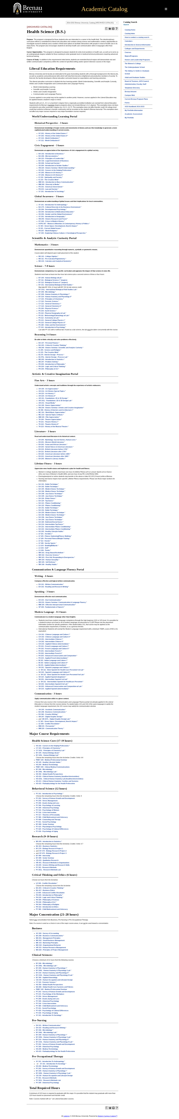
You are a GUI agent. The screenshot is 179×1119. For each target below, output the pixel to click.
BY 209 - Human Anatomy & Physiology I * (54, 294)
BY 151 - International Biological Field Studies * (56, 285)
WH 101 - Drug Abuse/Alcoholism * (51, 553)
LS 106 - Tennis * (45, 550)
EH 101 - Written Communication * (51, 584)
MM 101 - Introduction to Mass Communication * (56, 182)
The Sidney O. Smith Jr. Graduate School (137, 72)
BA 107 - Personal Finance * (49, 343)
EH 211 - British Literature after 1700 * (53, 452)
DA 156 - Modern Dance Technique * (52, 515)
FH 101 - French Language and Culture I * (54, 646)
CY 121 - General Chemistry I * (50, 304)
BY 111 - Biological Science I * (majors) (53, 280)
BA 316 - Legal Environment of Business (54, 161)
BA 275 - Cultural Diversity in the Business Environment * (60, 207)
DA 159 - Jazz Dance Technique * (51, 520)
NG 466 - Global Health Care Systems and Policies (54, 987)
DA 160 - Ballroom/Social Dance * (51, 522)
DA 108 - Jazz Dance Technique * (51, 494)
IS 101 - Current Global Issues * (50, 228)
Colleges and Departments (135, 49)
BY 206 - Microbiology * (47, 292)
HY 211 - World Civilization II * (49, 140)
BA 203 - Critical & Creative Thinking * (53, 345)
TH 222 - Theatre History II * (49, 424)
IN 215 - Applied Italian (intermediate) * (53, 665)
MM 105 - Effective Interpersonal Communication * (57, 605)
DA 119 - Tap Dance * (46, 501)
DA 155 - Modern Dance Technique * (52, 512)
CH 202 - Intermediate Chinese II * (51, 641)
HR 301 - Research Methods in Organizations (52, 863)
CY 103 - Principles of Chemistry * (51, 299)
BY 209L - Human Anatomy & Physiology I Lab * (53, 970)
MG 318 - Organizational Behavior (48, 945)
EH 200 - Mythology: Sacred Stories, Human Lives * (58, 440)
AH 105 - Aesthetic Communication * (52, 710)
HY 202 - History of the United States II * (53, 136)
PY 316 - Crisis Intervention (46, 812)
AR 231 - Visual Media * (47, 403)
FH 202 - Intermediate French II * (50, 653)
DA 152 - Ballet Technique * (49, 510)
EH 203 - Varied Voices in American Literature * (56, 447)
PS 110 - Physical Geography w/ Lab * (52, 313)
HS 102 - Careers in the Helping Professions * (55, 170)
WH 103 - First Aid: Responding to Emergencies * (57, 557)
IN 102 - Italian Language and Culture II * (53, 663)
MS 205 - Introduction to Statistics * (52, 359)
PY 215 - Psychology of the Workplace (50, 994)
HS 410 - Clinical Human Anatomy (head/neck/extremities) (57, 776)
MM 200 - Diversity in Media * (49, 184)
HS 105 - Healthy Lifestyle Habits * (51, 531)
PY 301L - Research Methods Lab (48, 870)
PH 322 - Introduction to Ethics (47, 907)
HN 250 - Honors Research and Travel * (53, 219)
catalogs (67, 1116)
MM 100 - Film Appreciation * (49, 417)
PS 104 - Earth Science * (48, 311)
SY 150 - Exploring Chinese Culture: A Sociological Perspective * (63, 233)
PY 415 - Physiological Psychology (49, 827)
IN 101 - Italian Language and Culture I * (53, 660)
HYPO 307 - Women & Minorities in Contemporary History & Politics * (64, 224)
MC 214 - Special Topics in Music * (51, 415)
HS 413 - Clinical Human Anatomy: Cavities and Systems (57, 781)
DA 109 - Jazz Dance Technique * (51, 496)
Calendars (128, 41)
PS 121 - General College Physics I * (52, 320)
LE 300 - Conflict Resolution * (49, 724)
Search (126, 25)
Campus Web (130, 95)
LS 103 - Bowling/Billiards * (48, 546)
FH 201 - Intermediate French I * (50, 651)
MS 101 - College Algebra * (48, 256)
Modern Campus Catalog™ (107, 1116)
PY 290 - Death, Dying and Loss (47, 803)
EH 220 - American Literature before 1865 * (55, 454)
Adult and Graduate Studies (135, 77)
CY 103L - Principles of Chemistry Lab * (50, 750)
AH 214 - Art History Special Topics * (52, 391)
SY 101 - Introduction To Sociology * (52, 191)
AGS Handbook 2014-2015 (134, 106)
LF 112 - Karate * (45, 541)
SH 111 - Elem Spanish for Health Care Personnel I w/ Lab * (62, 670)
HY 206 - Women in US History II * (51, 175)
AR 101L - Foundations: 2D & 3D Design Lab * (55, 401)
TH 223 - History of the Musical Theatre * (54, 426)
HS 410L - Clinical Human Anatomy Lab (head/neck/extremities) (59, 779)
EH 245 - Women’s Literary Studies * (52, 459)
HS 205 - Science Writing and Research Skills (53, 865)
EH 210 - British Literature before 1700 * (53, 449)
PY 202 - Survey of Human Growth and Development (55, 798)
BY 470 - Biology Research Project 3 (53, 853)
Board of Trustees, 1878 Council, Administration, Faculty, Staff (137, 82)
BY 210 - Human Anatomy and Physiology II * (55, 297)
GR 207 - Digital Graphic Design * (51, 717)
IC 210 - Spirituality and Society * (51, 177)
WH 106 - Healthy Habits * (48, 564)
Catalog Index (130, 33)
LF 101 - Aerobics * (46, 534)
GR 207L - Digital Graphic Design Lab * (56, 719)
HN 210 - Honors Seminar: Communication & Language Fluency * (63, 602)
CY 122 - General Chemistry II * (50, 306)
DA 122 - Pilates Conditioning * (50, 505)
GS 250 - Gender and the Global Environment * (56, 214)
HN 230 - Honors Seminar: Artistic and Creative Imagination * (61, 408)
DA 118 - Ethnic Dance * (47, 498)
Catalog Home (130, 30)
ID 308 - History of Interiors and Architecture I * (56, 410)
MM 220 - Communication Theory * (51, 728)
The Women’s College (133, 63)
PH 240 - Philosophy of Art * (49, 369)
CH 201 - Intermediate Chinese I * (51, 639)
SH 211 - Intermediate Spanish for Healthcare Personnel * (62, 682)
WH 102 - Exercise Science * (49, 555)
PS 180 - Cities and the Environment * (52, 325)
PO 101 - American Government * (51, 187)
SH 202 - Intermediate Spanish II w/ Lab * (53, 684)
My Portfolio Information (134, 110)
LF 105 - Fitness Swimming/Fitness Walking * (55, 536)
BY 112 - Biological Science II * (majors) (53, 282)
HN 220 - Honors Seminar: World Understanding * (57, 168)
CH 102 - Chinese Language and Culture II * (54, 637)
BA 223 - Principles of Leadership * (51, 158)
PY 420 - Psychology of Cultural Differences (52, 829)
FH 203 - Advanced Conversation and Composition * (58, 656)
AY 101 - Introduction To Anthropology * (53, 205)
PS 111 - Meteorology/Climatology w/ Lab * (54, 315)
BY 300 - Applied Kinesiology (46, 977)
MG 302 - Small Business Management (50, 940)
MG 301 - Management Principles (48, 938)
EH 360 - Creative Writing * (48, 714)
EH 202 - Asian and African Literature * (53, 444)
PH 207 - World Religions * (48, 231)
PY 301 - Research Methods (46, 867)
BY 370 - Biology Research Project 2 (53, 851)
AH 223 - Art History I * (47, 393)
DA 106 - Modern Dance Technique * (52, 491)
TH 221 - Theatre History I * (49, 422)
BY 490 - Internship (43, 856)
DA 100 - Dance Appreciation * (50, 405)
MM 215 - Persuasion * (47, 726)
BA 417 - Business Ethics (45, 890)
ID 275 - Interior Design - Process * (51, 355)
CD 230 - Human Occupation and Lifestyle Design (54, 980)
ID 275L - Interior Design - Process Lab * (53, 357)
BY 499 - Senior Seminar (45, 824)
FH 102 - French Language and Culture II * (54, 649)
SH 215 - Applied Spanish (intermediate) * (54, 689)
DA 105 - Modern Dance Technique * (52, 489)
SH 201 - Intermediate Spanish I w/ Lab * (53, 679)
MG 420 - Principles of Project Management (52, 950)
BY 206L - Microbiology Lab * (46, 772)
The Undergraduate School (135, 67)
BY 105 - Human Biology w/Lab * (50, 278)
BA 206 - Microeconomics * (49, 156)
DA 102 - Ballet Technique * (49, 487)
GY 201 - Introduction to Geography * (52, 216)
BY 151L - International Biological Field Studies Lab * (58, 289)
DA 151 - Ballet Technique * (49, 508)
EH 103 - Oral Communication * (50, 600)
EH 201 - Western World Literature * (52, 442)
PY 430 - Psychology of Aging (47, 831)
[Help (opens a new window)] (116, 28)
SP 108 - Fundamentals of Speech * (52, 607)
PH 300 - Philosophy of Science (47, 900)
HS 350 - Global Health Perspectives (49, 774)
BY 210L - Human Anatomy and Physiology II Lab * (54, 975)
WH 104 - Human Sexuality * (49, 560)
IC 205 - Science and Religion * (50, 350)
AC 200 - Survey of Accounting (47, 933)
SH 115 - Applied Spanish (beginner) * (52, 677)
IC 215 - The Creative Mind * (49, 180)
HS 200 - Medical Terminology (47, 765)
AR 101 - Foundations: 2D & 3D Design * (53, 398)
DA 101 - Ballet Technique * (49, 484)
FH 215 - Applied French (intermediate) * (53, 658)
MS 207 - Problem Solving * (49, 362)
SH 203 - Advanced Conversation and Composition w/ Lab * (60, 686)
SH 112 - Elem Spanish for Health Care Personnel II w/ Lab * (63, 675)
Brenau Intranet (130, 92)
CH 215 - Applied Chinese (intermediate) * (54, 644)
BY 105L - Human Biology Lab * (47, 755)
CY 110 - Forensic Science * (49, 301)
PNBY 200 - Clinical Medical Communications (53, 767)
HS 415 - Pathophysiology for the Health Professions (55, 783)
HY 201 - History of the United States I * (53, 133)
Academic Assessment (133, 114)
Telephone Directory (132, 88)
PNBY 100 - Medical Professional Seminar (51, 760)
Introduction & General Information (137, 45)
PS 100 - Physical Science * (49, 308)
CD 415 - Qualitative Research (47, 860)
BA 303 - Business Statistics (46, 846)
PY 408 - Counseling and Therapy (48, 820)
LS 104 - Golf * (44, 548)
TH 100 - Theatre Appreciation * (50, 419)
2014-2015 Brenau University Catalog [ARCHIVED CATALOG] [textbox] (90, 23)
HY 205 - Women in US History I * (51, 173)
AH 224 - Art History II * (47, 396)
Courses (128, 52)
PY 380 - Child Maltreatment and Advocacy (52, 817)
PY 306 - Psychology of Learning (48, 805)
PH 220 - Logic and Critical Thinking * (52, 366)
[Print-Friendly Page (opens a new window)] (113, 28)
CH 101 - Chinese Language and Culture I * (54, 634)
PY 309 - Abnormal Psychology (47, 808)
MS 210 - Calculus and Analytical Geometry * (55, 261)
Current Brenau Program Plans (136, 99)
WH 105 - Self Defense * (47, 562)
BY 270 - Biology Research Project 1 (49, 848)
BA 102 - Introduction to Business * (52, 154)
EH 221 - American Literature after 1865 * (54, 456)
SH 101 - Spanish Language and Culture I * (54, 667)
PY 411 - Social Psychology (46, 822)
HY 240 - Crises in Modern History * (52, 221)
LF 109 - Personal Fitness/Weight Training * (54, 538)
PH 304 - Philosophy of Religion (47, 904)
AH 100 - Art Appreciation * (49, 389)
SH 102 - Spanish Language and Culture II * (54, 672)
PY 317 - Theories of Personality (48, 815)
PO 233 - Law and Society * (48, 189)
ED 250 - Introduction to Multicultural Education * (56, 212)
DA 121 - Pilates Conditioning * (50, 503)
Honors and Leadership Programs (137, 60)
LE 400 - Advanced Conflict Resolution (50, 893)
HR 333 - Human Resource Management (51, 947)
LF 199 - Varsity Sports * (47, 543)
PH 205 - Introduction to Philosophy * (52, 364)
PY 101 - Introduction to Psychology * (52, 327)
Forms (127, 103)
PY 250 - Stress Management (47, 801)
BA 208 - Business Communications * (53, 712)
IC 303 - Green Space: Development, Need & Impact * (58, 226)
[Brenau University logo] (28, 15)
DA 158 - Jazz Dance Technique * (51, 517)
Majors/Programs (131, 56)
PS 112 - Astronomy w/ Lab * (49, 318)
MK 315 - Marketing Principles (47, 943)
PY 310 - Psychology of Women (47, 810)
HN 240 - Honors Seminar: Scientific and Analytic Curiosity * (61, 348)
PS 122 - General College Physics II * (52, 323)
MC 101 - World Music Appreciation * (52, 412)
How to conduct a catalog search (137, 37)
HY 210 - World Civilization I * (49, 138)
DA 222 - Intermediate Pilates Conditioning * (55, 529)
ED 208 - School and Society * (50, 163)
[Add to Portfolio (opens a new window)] (109, 28)
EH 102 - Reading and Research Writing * (54, 587)
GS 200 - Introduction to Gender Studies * (54, 165)
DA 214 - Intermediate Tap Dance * (51, 524)
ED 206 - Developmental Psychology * (53, 209)
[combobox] (92, 22)
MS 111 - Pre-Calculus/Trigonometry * (52, 259)
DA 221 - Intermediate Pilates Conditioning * (55, 527)
